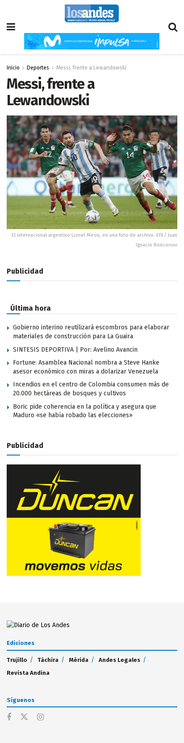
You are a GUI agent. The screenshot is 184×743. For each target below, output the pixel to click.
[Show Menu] (11, 27)
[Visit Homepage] (92, 13)
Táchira (48, 660)
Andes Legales (119, 660)
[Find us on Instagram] (40, 717)
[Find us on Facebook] (9, 717)
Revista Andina (28, 672)
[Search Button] (172, 27)
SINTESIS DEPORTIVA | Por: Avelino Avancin (75, 349)
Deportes (38, 68)
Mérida (78, 660)
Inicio (13, 68)
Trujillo (17, 660)
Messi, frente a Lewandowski (91, 68)
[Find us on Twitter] (24, 717)
